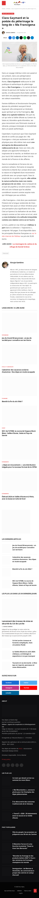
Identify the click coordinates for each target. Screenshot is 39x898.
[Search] (36, 3)
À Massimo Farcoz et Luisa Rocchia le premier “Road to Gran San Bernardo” (22, 846)
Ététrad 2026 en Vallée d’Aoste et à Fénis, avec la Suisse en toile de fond (18, 498)
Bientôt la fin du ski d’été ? (12, 401)
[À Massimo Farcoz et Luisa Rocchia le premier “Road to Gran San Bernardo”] (6, 847)
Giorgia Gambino (10, 32)
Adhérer (19, 891)
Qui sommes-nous (9, 891)
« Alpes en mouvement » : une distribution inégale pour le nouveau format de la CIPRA (19, 466)
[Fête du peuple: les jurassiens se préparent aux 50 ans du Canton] (6, 835)
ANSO (20, 748)
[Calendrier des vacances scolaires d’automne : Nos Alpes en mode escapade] (19, 354)
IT (35, 891)
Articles (8, 8)
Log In (21, 893)
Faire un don (27, 891)
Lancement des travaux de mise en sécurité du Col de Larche (17, 622)
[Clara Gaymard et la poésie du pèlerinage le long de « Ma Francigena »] (19, 61)
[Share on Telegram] (32, 37)
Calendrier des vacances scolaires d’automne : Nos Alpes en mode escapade (18, 371)
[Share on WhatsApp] (24, 37)
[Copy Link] (28, 37)
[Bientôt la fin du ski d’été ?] (19, 386)
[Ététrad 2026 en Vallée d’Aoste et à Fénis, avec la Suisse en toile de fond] (19, 481)
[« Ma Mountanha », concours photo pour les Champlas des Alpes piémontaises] (6, 793)
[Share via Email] (21, 37)
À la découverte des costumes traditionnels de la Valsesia (23, 803)
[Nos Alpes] (19, 3)
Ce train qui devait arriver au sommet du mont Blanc (23, 779)
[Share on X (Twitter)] (13, 37)
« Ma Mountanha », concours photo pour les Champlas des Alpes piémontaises (23, 792)
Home (3, 8)
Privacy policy (6, 759)
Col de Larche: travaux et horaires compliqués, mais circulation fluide (22, 642)
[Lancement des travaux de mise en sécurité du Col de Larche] (19, 609)
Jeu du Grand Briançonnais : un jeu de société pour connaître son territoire (17, 339)
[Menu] (4, 3)
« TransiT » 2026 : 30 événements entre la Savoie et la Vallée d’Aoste (24, 815)
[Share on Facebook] (10, 37)
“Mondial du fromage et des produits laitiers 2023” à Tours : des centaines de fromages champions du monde (24, 859)
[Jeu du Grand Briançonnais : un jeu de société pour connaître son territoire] (19, 323)
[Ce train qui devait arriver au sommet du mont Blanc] (6, 781)
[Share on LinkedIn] (17, 37)
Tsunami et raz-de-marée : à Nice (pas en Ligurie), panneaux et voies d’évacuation (24, 665)
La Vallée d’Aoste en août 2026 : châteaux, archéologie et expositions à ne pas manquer (24, 654)
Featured (5, 253)
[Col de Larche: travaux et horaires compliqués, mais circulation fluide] (6, 643)
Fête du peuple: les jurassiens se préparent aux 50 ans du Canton (24, 833)
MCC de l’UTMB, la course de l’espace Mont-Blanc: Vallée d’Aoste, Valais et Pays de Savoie (19, 433)
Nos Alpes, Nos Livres (8, 13)
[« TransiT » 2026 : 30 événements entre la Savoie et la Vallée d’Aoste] (6, 816)
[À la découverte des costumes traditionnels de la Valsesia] (6, 804)
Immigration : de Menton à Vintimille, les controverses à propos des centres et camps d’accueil (23, 871)
